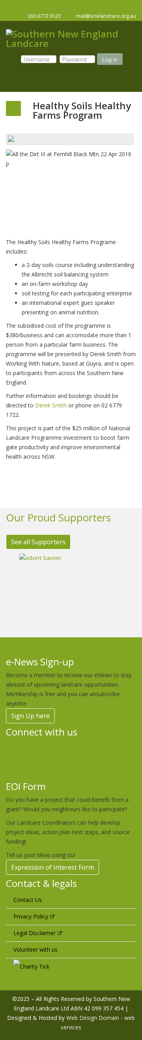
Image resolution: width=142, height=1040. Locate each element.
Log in (110, 59)
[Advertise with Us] (71, 589)
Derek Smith (51, 405)
